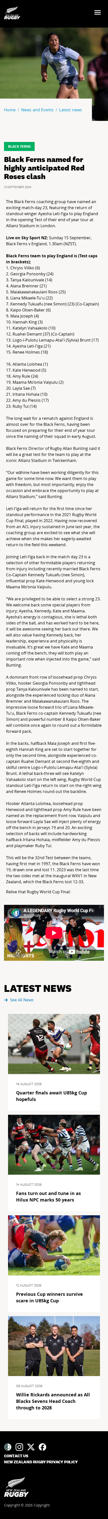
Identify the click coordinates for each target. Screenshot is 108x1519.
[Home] (16, 1487)
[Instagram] (19, 1447)
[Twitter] (31, 1447)
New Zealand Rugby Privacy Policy (41, 1462)
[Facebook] (42, 1447)
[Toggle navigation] (99, 13)
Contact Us (16, 1456)
